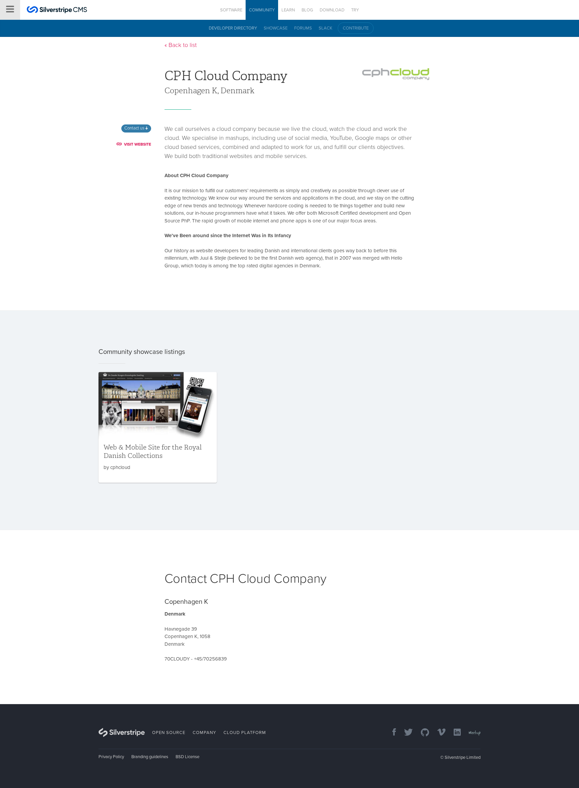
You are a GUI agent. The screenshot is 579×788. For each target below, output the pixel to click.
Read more (158, 427)
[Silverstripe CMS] (57, 10)
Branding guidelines (149, 756)
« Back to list (181, 45)
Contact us (134, 128)
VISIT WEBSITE (137, 144)
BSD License (187, 756)
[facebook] (391, 733)
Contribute (356, 28)
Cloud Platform (244, 732)
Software (231, 10)
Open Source (168, 732)
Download (332, 10)
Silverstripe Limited (462, 757)
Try (355, 10)
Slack (325, 28)
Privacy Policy (111, 756)
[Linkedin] (454, 733)
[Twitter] (405, 733)
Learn (288, 10)
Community (262, 10)
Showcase (275, 28)
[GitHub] (421, 733)
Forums (303, 28)
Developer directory (233, 28)
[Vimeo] (438, 733)
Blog (307, 10)
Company (204, 732)
